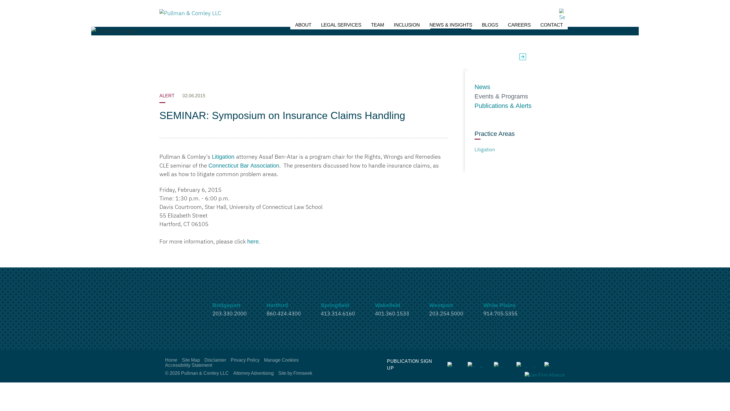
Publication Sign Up (409, 364)
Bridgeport (226, 305)
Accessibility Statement (188, 365)
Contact (551, 25)
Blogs (490, 25)
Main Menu (347, 7)
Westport (441, 305)
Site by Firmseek (295, 373)
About (303, 25)
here (253, 241)
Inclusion (407, 25)
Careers (519, 25)
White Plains (499, 305)
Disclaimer (215, 360)
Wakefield (387, 305)
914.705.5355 (500, 314)
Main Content (344, 7)
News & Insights (450, 25)
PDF (532, 57)
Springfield (335, 305)
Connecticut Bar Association (243, 165)
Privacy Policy (245, 360)
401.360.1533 (392, 314)
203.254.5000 (446, 314)
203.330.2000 (229, 314)
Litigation (224, 157)
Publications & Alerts (503, 105)
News (482, 87)
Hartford (277, 305)
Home (171, 360)
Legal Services (341, 25)
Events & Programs (501, 96)
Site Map (191, 360)
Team (377, 25)
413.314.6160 (338, 314)
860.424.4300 (284, 314)
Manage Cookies (281, 360)
